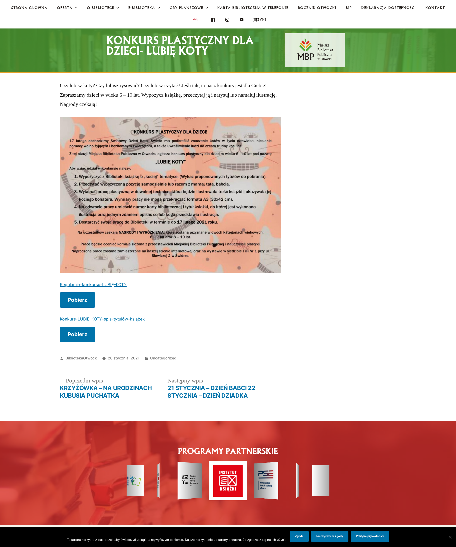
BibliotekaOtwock (81, 358)
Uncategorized (163, 358)
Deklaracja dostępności (388, 7)
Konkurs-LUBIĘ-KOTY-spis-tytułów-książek (102, 318)
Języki (259, 19)
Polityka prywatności (370, 536)
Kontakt (435, 7)
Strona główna (29, 7)
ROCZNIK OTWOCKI (317, 7)
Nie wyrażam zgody (329, 536)
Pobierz (77, 300)
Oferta (64, 7)
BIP (349, 7)
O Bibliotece (100, 7)
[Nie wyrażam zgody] (450, 537)
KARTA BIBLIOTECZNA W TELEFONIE (252, 7)
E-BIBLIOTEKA (141, 7)
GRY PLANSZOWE (186, 7)
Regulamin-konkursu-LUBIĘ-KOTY (93, 284)
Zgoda (299, 536)
